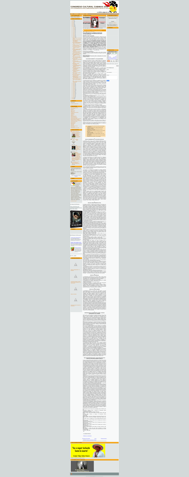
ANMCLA (72, 115)
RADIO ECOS (73, 111)
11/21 (74, 30)
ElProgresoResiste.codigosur (75, 119)
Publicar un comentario (87, 435)
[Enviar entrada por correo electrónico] (83, 431)
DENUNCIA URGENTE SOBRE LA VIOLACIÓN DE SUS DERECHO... (76, 50)
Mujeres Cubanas (78, 247)
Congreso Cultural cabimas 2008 (99, 476)
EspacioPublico (73, 123)
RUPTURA (72, 109)
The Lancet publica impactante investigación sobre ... (76, 62)
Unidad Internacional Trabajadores (76, 120)
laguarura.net (73, 110)
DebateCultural (73, 122)
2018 (73, 20)
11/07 (74, 32)
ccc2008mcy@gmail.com (74, 103)
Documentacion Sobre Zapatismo (76, 118)
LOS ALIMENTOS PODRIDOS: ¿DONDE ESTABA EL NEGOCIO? (76, 66)
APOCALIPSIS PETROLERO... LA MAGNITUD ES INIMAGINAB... (76, 68)
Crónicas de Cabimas (75, 139)
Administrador (78, 182)
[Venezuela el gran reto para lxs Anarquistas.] (76, 304)
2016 (73, 22)
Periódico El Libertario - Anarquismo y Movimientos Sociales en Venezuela (76, 132)
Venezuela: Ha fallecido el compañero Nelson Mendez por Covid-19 (78, 135)
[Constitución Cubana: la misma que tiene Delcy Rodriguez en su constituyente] (76, 280)
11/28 (74, 29)
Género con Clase (74, 145)
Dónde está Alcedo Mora (75, 163)
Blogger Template (88, 476)
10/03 (74, 36)
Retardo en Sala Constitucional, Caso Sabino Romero (77, 59)
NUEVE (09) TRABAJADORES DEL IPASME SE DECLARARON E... (76, 41)
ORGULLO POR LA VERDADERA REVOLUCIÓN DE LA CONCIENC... (76, 77)
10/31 (74, 33)
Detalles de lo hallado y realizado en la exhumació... (76, 71)
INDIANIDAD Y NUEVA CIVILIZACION (93, 30)
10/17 (74, 34)
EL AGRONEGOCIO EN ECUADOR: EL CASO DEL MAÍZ (76, 55)
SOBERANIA (72, 113)
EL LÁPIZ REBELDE (74, 152)
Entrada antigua (104, 438)
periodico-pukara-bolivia (74, 112)
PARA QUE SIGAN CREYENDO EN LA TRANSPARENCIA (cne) (76, 43)
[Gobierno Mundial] (76, 293)
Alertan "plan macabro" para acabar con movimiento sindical (76, 242)
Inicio (95, 438)
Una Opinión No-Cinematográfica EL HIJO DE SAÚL (76, 207)
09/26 (74, 37)
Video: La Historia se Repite (76, 53)
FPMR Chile (72, 124)
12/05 (74, 28)
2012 (73, 24)
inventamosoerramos (74, 121)
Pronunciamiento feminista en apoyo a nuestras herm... (76, 47)
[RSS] (71, 474)
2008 (73, 98)
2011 (73, 25)
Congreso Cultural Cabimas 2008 (89, 7)
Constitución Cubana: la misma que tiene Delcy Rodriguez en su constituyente (76, 282)
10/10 (74, 35)
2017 (73, 21)
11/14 (74, 31)
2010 (73, 26)
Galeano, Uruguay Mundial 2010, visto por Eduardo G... (76, 79)
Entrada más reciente (86, 438)
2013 (73, 23)
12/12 (74, 27)
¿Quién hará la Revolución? (76, 237)
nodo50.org (72, 114)
